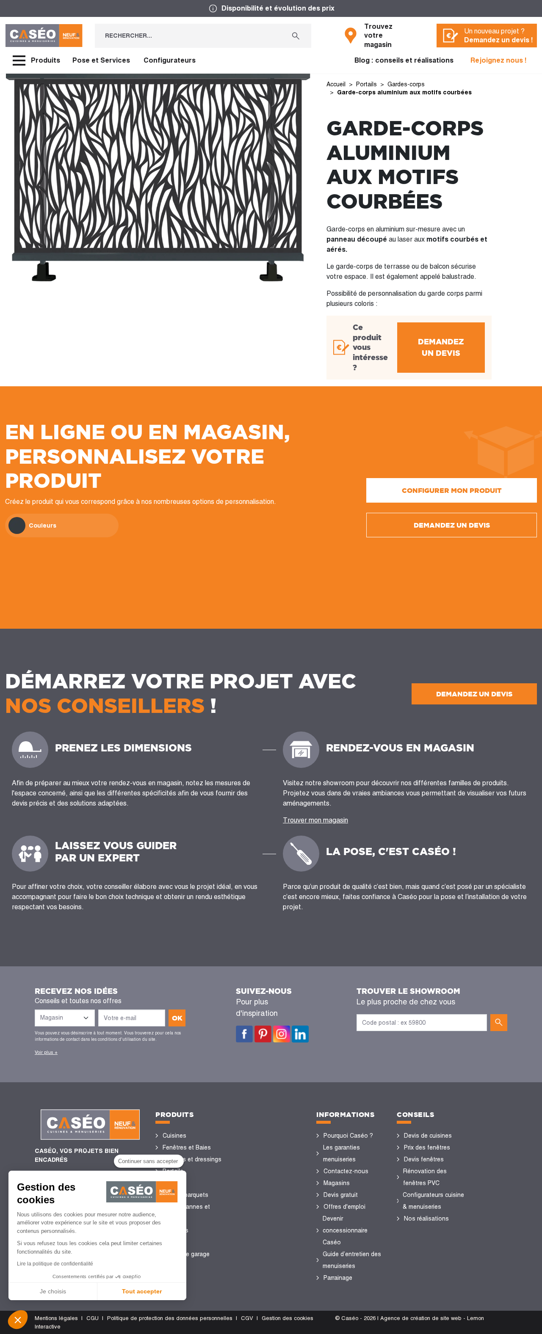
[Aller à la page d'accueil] (44, 35)
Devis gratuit (341, 1194)
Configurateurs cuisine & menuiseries (433, 1200)
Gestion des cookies (287, 1318)
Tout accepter (142, 1291)
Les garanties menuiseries (341, 1153)
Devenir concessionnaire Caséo (345, 1230)
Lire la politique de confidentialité (55, 1264)
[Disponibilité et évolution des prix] (271, 8)
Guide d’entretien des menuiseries (352, 1260)
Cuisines (174, 1135)
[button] (18, 1319)
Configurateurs (170, 60)
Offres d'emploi (344, 1206)
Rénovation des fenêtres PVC (425, 1177)
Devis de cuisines (428, 1135)
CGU (92, 1318)
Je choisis (53, 1291)
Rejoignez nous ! (498, 60)
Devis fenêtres (424, 1159)
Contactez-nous (346, 1171)
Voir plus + (46, 1052)
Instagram (281, 1034)
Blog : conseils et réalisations (404, 60)
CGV (247, 1318)
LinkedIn (300, 1034)
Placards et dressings (192, 1159)
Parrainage (338, 1277)
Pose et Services (101, 60)
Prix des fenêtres (427, 1147)
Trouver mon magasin (315, 820)
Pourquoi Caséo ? (348, 1135)
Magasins (337, 1183)
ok (177, 1018)
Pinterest (262, 1034)
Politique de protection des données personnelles (169, 1318)
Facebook (244, 1034)
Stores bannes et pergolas (186, 1212)
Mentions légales (56, 1318)
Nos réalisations (426, 1218)
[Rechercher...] (295, 36)
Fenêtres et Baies (187, 1147)
